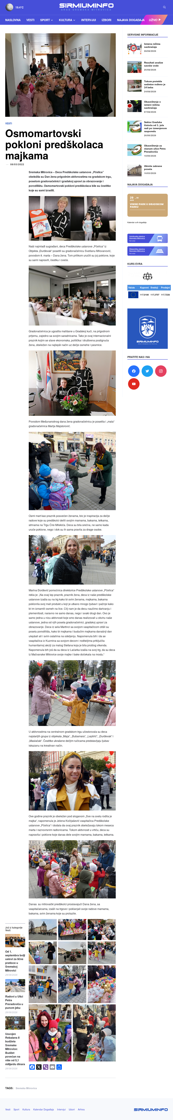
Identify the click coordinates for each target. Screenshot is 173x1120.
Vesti (30, 20)
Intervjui (88, 20)
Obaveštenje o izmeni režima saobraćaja (152, 104)
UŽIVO (153, 20)
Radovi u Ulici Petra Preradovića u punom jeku (14, 1002)
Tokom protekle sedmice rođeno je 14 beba (154, 84)
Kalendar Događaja (43, 1109)
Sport (45, 20)
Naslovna (13, 20)
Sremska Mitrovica (26, 1088)
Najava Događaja (131, 20)
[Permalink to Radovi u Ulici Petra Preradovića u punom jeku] (15, 985)
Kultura (65, 20)
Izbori (106, 20)
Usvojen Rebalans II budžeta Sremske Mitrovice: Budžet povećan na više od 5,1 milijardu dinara (15, 1049)
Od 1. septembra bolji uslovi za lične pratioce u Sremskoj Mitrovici (15, 961)
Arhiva (81, 1109)
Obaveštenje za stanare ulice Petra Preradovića (155, 148)
